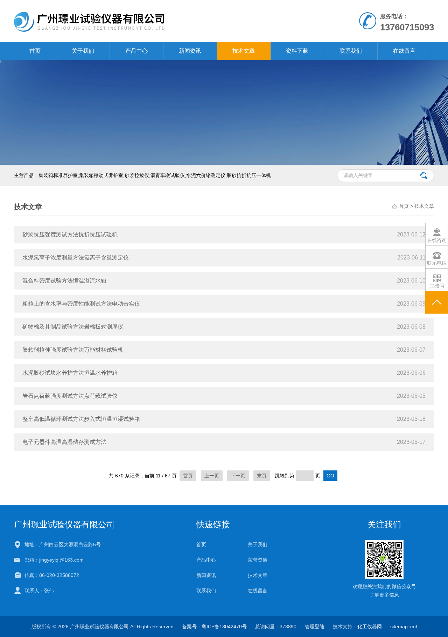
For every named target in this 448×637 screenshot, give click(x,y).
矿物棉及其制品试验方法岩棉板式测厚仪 (72, 327)
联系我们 (351, 51)
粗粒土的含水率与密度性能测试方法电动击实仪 (81, 304)
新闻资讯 (190, 51)
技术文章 (243, 51)
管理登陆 (314, 626)
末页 (262, 475)
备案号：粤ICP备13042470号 (214, 626)
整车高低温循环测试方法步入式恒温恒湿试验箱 (81, 419)
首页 (35, 51)
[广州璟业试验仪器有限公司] (143, 20)
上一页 (211, 475)
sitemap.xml (403, 626)
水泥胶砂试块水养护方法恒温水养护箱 (70, 373)
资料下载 (297, 51)
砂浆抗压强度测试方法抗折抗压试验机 (70, 234)
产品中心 (136, 51)
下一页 (238, 475)
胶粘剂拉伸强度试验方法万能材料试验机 (72, 350)
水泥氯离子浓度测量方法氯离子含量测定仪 (75, 258)
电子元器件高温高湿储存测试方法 (64, 442)
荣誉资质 (257, 560)
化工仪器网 (369, 626)
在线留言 (404, 51)
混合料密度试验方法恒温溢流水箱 (64, 281)
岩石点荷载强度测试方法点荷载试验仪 (70, 396)
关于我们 (83, 51)
